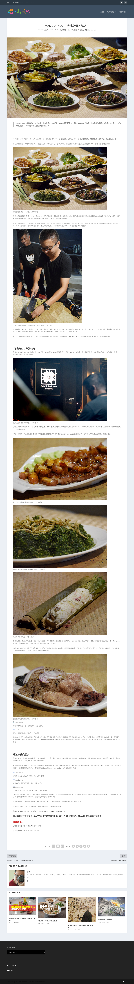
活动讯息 (122, 12)
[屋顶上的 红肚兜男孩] (111, 906)
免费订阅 (10, 970)
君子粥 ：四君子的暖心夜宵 (47, 921)
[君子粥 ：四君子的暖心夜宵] (52, 907)
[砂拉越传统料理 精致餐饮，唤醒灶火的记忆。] (22, 906)
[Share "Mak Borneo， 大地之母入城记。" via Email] (58, 846)
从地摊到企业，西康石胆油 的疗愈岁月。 (80, 926)
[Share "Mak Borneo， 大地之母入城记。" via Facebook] (54, 846)
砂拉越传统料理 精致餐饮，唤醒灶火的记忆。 (22, 919)
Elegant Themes (21, 982)
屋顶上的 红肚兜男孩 (105, 919)
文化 (75, 30)
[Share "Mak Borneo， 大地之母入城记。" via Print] (62, 846)
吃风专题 (110, 12)
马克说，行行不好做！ (26, 3)
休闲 (71, 30)
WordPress (41, 982)
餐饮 (86, 30)
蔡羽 (46, 30)
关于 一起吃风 (11, 965)
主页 (102, 12)
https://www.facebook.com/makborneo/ (51, 811)
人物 (68, 30)
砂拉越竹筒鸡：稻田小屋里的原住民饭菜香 (27, 826)
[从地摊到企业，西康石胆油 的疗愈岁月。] (82, 909)
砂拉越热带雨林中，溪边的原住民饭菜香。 (27, 831)
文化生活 (81, 30)
